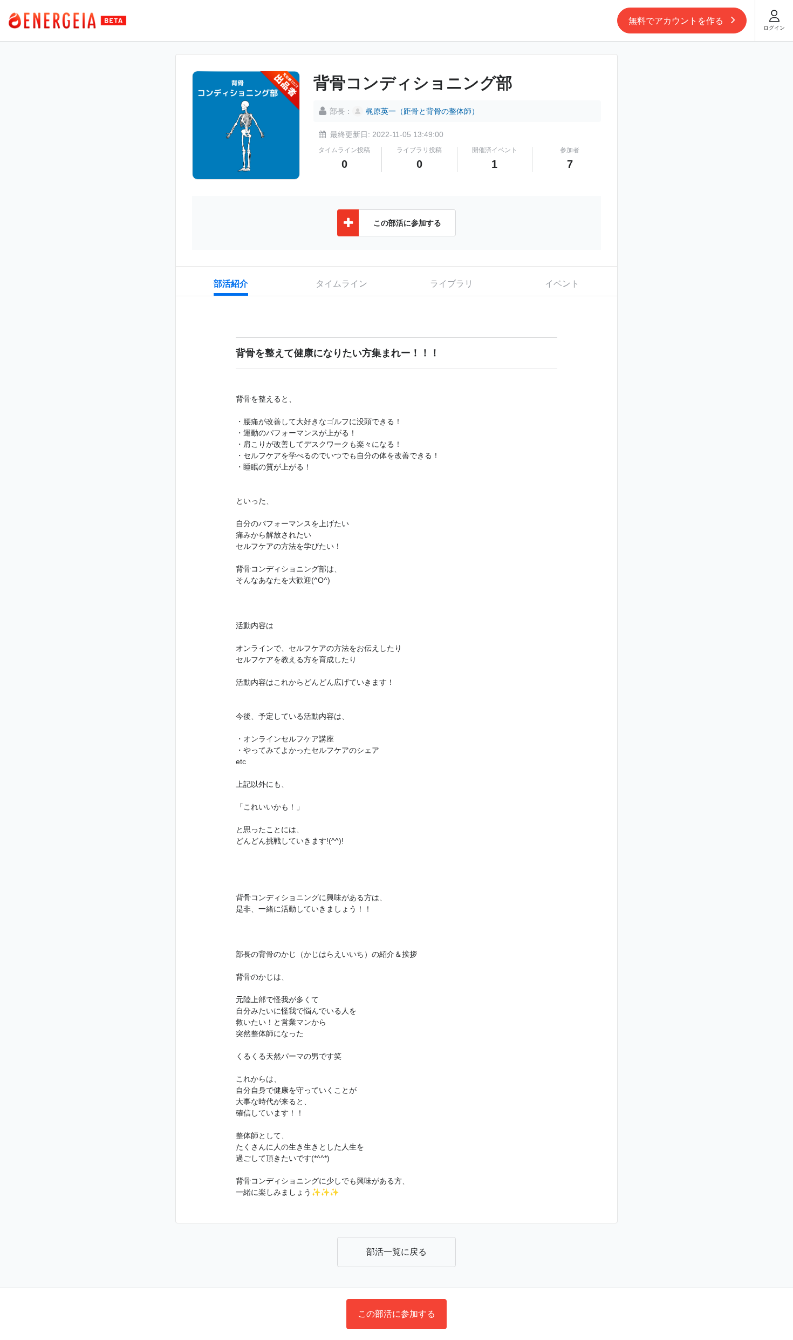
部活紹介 (231, 283)
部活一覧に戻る (396, 1251)
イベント (562, 283)
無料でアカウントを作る (677, 20)
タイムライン (341, 283)
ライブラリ (451, 283)
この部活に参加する (396, 1313)
